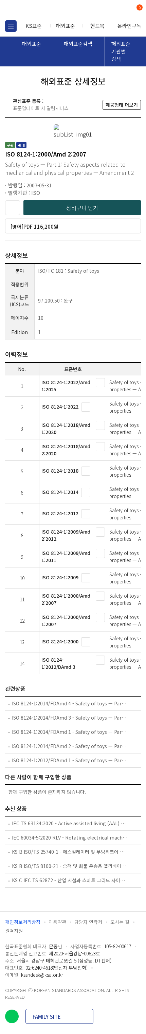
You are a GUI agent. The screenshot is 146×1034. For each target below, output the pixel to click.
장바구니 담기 (82, 208)
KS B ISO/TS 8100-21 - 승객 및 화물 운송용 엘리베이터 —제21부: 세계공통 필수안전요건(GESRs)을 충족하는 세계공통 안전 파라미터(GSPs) (70, 866)
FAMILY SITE (47, 1016)
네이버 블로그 (12, 1016)
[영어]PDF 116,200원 (34, 226)
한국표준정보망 (35, 10)
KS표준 (33, 25)
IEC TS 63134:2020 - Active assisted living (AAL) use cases (70, 823)
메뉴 (11, 26)
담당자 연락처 (88, 921)
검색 (111, 10)
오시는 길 (119, 921)
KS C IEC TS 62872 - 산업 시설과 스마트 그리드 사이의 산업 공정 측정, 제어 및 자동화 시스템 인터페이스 (70, 880)
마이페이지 (123, 10)
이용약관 (57, 921)
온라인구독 (129, 25)
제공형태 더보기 (122, 104)
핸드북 (97, 25)
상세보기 (100, 382)
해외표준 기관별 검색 (120, 51)
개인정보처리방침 (22, 921)
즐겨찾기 (12, 207)
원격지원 (14, 930)
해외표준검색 (78, 43)
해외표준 (65, 25)
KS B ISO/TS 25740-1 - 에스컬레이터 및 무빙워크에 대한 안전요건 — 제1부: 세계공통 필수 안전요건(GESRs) (70, 851)
